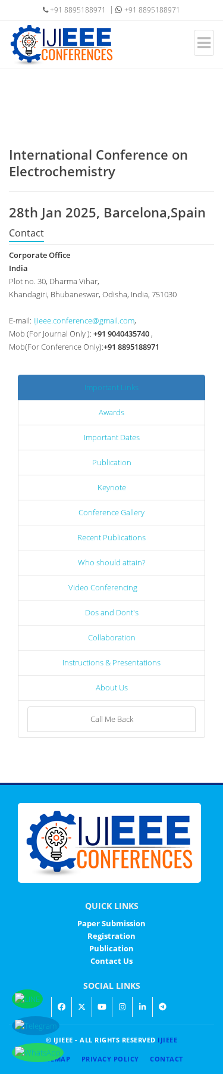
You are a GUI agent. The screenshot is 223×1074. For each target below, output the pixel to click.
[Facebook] (61, 1007)
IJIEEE (167, 1039)
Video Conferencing (102, 587)
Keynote (112, 487)
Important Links (111, 387)
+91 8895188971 (151, 10)
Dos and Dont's (112, 612)
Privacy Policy (110, 1058)
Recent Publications (111, 537)
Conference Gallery (111, 512)
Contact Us (111, 960)
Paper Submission (111, 923)
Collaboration (112, 637)
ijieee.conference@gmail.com (83, 320)
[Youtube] (102, 1007)
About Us (112, 687)
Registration (111, 935)
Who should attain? (111, 562)
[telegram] (162, 1007)
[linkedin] (142, 1007)
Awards (111, 412)
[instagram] (122, 1007)
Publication (111, 462)
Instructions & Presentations (111, 662)
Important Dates (112, 437)
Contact (166, 1058)
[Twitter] (81, 1007)
